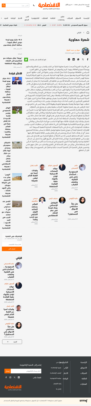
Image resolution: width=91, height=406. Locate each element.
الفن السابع (27, 18)
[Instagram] (10, 377)
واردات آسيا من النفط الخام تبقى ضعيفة (33, 175)
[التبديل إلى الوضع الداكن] (34, 5)
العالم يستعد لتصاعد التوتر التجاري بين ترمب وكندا (33, 211)
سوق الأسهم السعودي (79, 25)
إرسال (7, 371)
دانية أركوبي (73, 198)
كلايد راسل (34, 165)
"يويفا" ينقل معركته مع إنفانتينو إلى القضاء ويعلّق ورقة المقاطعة (12, 60)
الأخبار (20, 18)
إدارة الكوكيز (57, 383)
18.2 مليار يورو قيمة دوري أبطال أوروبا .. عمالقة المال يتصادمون (12, 42)
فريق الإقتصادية (56, 367)
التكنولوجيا (35, 18)
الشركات (70, 18)
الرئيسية (86, 18)
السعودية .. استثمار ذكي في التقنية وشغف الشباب (73, 178)
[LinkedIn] (18, 377)
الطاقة (52, 18)
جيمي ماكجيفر (35, 199)
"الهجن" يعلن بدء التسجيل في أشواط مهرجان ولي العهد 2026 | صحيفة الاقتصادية (6, 185)
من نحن (58, 362)
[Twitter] (14, 377)
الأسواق (78, 18)
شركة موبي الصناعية (20, 25)
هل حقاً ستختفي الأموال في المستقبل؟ (73, 209)
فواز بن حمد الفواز (73, 50)
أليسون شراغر (53, 165)
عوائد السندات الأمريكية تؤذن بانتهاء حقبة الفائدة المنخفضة (53, 177)
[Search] (4, 5)
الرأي (79, 32)
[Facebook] (6, 377)
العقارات (45, 18)
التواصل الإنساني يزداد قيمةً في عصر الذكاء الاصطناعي (53, 208)
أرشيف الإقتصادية (55, 373)
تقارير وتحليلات (61, 18)
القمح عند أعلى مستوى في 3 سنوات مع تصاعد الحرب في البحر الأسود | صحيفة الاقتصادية (6, 214)
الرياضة (13, 18)
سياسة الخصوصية (55, 378)
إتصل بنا (58, 389)
